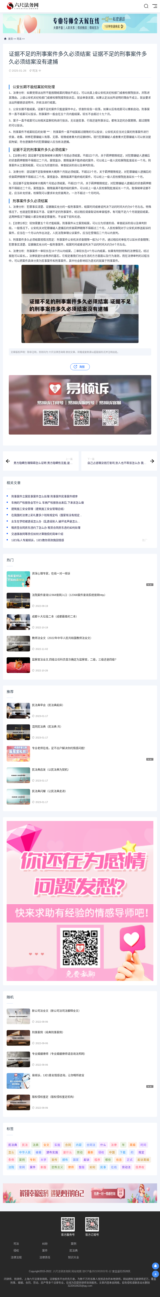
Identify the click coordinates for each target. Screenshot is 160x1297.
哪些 (108, 1159)
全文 (46, 1144)
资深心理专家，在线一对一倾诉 (51, 573)
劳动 (80, 1152)
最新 (90, 1152)
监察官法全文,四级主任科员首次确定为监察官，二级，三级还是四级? (74, 659)
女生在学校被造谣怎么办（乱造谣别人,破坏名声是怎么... (45, 521)
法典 (36, 1144)
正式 (130, 1159)
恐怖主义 (57, 1167)
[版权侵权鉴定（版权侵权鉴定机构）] (18, 1102)
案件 (33, 1167)
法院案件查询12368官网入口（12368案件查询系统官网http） (69, 594)
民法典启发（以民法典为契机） (51, 769)
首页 (10, 39)
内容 (79, 1144)
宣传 (54, 1159)
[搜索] (146, 6)
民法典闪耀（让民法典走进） (50, 791)
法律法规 (16, 1257)
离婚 (133, 1144)
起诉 (87, 1159)
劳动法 (126, 1167)
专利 (33, 1159)
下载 (123, 1152)
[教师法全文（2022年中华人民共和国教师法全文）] (18, 643)
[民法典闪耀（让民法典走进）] (18, 797)
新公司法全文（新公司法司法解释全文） (56, 1010)
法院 (11, 1167)
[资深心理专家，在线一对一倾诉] (18, 579)
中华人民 (25, 1152)
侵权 (101, 1152)
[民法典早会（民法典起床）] (18, 711)
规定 (141, 1152)
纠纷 (45, 1243)
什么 (103, 1144)
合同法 (91, 1144)
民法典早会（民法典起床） (48, 705)
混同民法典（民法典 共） (47, 726)
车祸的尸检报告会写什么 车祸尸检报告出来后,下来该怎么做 (47, 502)
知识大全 (73, 1257)
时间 (143, 1144)
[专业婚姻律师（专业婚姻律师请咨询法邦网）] (18, 1059)
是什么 (67, 1152)
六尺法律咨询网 (62, 1271)
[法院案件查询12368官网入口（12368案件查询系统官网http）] (18, 600)
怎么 (11, 1152)
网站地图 (76, 1271)
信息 (119, 1159)
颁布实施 (52, 1152)
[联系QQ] (155, 1265)
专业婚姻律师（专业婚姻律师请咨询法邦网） (59, 1053)
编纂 (39, 1152)
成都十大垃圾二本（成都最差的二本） (55, 616)
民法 (25, 1144)
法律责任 (44, 1257)
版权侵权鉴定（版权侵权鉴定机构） (54, 1096)
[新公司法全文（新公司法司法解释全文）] (18, 1016)
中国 (112, 1152)
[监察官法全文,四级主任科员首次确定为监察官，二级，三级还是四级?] (18, 665)
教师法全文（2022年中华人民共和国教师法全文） (62, 638)
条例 (11, 1159)
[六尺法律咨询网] (23, 6)
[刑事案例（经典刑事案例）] (18, 1038)
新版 (43, 1167)
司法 (19, 39)
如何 (92, 1167)
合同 (68, 1144)
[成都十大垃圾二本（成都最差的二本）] (18, 622)
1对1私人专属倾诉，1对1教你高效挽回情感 (37, 540)
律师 (71, 1167)
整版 (82, 1167)
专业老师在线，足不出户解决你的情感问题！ (59, 748)
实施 (57, 1144)
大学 (43, 1159)
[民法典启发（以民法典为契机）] (18, 775)
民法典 (12, 1144)
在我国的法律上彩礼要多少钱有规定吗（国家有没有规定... (46, 515)
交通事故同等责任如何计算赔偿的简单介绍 (37, 533)
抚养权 (140, 1167)
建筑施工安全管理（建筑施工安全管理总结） (38, 508)
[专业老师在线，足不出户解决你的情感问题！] (18, 754)
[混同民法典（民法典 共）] (18, 732)
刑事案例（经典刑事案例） (48, 1032)
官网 (22, 1167)
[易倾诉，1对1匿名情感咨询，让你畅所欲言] (18, 1081)
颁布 (65, 1159)
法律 (114, 1144)
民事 (103, 1167)
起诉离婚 (143, 1159)
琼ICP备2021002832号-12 (96, 1271)
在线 (114, 1167)
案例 (22, 1159)
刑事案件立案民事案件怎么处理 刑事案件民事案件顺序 (44, 496)
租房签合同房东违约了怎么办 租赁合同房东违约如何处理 (45, 527)
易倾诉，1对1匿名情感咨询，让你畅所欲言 (58, 1075)
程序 (97, 1159)
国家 (76, 1159)
